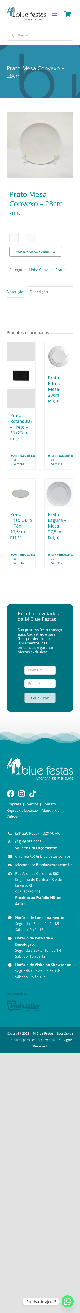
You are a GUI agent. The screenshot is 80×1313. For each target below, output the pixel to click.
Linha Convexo (41, 269)
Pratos (60, 269)
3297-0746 (51, 833)
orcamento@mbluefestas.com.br (42, 856)
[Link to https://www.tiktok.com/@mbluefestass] (32, 793)
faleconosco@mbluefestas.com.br (43, 864)
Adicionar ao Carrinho (35, 252)
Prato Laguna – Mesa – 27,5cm (57, 523)
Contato (49, 804)
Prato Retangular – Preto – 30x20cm (21, 424)
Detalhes (28, 456)
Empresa (14, 804)
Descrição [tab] (15, 291)
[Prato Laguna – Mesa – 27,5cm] (59, 493)
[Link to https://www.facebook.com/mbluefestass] (10, 793)
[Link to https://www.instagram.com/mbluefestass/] (21, 793)
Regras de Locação (22, 810)
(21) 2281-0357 (27, 833)
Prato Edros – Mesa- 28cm (55, 386)
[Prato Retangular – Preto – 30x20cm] (21, 375)
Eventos (32, 804)
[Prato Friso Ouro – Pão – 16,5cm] (21, 493)
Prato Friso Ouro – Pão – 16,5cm (21, 523)
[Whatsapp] (68, 1301)
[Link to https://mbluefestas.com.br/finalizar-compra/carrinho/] (67, 14)
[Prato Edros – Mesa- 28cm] (59, 356)
